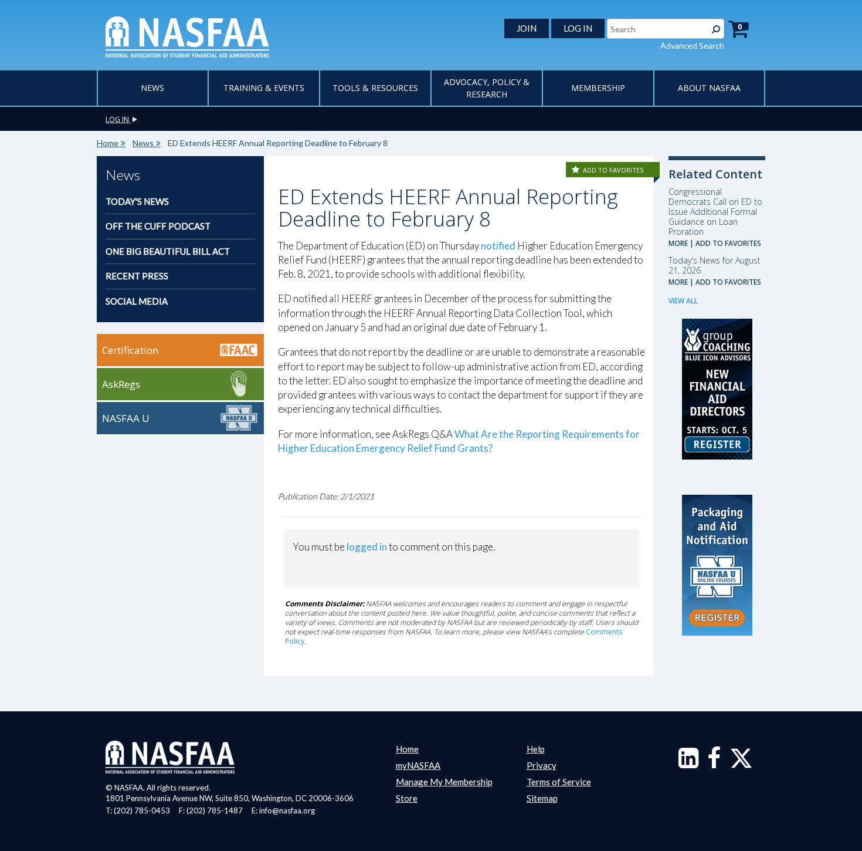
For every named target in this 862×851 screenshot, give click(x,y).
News (152, 87)
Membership (598, 87)
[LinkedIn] (688, 763)
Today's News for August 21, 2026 (714, 265)
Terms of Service (559, 781)
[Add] (576, 170)
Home (107, 143)
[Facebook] (714, 763)
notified (498, 245)
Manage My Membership (444, 781)
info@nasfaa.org (287, 810)
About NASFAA (709, 87)
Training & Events (263, 87)
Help (536, 749)
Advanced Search (692, 45)
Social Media (137, 301)
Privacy (541, 765)
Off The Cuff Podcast (158, 226)
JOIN (527, 28)
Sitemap (542, 798)
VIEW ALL (683, 301)
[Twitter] (741, 763)
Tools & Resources (375, 87)
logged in (367, 547)
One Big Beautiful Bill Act (168, 251)
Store (407, 798)
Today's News (137, 201)
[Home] (187, 36)
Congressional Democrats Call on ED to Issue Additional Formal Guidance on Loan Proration (715, 211)
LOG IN (578, 28)
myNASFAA (418, 765)
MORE (678, 243)
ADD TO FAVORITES (613, 170)
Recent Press (137, 276)
